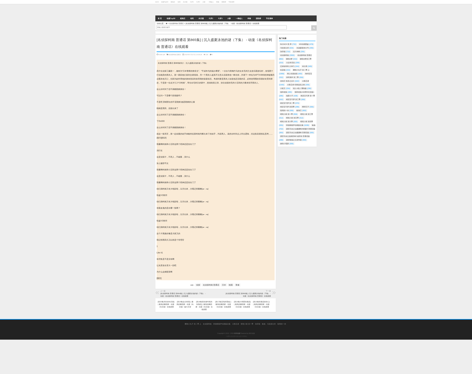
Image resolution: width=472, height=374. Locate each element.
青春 (237, 285)
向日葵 (185, 2)
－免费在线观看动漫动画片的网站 (236, 336)
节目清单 (231, 2)
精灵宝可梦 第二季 (289, 103)
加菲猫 (285, 52)
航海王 (173, 2)
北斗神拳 (299, 52)
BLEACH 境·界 (288, 44)
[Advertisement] (74, 357)
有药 (179, 2)
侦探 (198, 285)
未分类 (307, 66)
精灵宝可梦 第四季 (289, 107)
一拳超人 (211, 2)
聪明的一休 (287, 110)
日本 (224, 285)
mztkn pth (162, 54)
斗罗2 (192, 2)
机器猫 (285, 70)
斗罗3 (198, 2)
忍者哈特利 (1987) (289, 66)
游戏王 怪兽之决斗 (289, 81)
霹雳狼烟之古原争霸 (296, 140)
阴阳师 (224, 2)
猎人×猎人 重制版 (302, 88)
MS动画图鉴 (306, 44)
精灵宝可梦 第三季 (295, 99)
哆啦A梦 (291, 59)
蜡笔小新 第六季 (288, 121)
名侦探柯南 (287, 55)
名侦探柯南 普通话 (176, 23)
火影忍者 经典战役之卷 (298, 85)
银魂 (263, 324)
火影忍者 (235, 324)
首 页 (157, 2)
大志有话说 (292, 63)
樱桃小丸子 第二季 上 (193, 324)
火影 (203, 2)
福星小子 (292, 96)
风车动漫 (252, 333)
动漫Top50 (164, 2)
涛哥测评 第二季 (294, 77)
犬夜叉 (285, 88)
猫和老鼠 (286, 92)
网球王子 (308, 107)
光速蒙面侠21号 (304, 48)
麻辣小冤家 (287, 144)
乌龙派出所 (287, 48)
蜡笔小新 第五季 (294, 118)
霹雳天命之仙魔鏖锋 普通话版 (300, 133)
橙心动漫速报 (294, 74)
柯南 (217, 2)
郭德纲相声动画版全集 (297, 125)
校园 (231, 285)
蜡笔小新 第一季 (288, 114)
